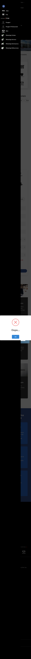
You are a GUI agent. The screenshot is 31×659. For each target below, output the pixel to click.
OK (16, 337)
